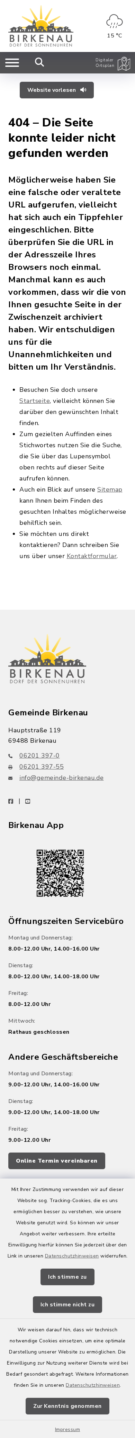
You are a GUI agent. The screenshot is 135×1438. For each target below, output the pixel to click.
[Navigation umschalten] (12, 62)
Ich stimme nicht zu (67, 1304)
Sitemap (110, 489)
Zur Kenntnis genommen (67, 1406)
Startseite (34, 401)
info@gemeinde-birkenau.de (61, 778)
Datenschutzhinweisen (72, 1256)
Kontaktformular (92, 556)
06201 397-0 (39, 755)
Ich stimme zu (67, 1277)
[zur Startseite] (40, 25)
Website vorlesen (52, 90)
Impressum (67, 1429)
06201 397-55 (41, 766)
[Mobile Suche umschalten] (40, 62)
